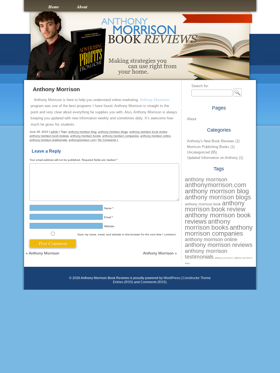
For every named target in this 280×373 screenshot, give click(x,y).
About (82, 7)
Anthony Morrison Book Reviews (140, 8)
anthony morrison (206, 179)
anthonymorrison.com (82, 139)
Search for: (200, 86)
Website (109, 226)
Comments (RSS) (154, 282)
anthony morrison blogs (113, 131)
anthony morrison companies (120, 135)
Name (108, 208)
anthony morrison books (85, 135)
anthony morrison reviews (218, 244)
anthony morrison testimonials (48, 139)
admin (54, 131)
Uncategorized (198, 152)
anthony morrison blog (82, 131)
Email (108, 217)
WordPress (172, 278)
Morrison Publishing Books (208, 147)
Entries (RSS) (123, 282)
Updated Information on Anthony (212, 158)
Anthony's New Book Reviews (210, 141)
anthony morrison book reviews (49, 135)
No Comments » (108, 139)
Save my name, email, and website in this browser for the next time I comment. (126, 234)
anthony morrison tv (224, 258)
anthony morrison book (203, 204)
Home (53, 7)
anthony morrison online (155, 135)
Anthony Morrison (56, 89)
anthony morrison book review (148, 131)
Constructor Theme (196, 278)
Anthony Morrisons (155, 100)
